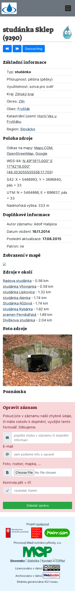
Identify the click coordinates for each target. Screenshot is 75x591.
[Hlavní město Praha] (36, 532)
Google (41, 153)
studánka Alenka (16, 298)
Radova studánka (17, 281)
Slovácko (27, 129)
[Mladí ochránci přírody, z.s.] (37, 551)
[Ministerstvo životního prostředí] (17, 532)
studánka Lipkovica (19, 292)
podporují (42, 524)
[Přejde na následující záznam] (17, 48)
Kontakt (47, 560)
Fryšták (24, 109)
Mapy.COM (43, 148)
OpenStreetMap (20, 153)
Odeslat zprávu (38, 505)
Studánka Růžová (18, 303)
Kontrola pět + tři (17, 482)
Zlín (22, 101)
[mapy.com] (57, 532)
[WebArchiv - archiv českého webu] (51, 575)
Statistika (33, 560)
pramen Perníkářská (19, 314)
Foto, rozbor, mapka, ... (22, 464)
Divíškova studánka (19, 320)
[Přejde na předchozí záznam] (7, 48)
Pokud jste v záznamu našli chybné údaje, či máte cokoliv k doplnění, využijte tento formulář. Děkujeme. (37, 421)
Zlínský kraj (24, 94)
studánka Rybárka (18, 309)
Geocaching (33, 49)
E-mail (8, 446)
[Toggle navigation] (68, 8)
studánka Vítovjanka (19, 286)
